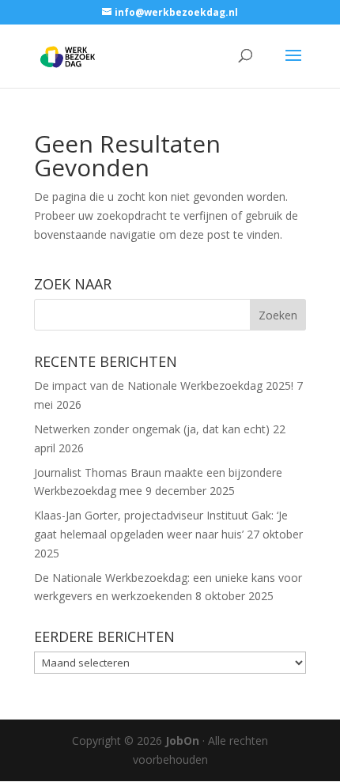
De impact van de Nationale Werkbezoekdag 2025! (163, 385)
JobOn (182, 740)
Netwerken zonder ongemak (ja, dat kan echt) (152, 428)
